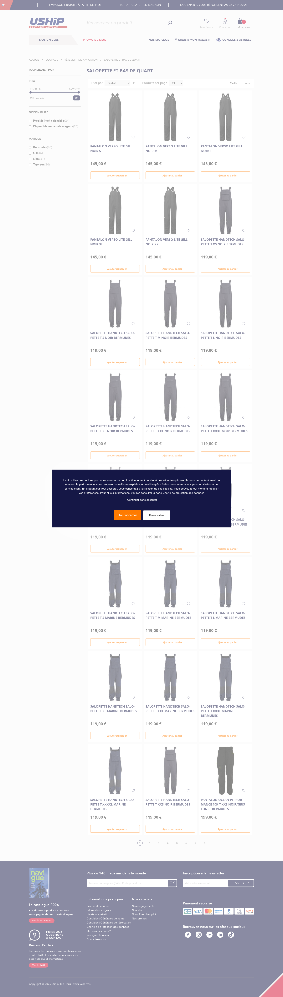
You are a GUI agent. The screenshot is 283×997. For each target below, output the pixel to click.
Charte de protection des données (183, 492)
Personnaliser (156, 515)
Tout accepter (128, 515)
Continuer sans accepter (142, 499)
